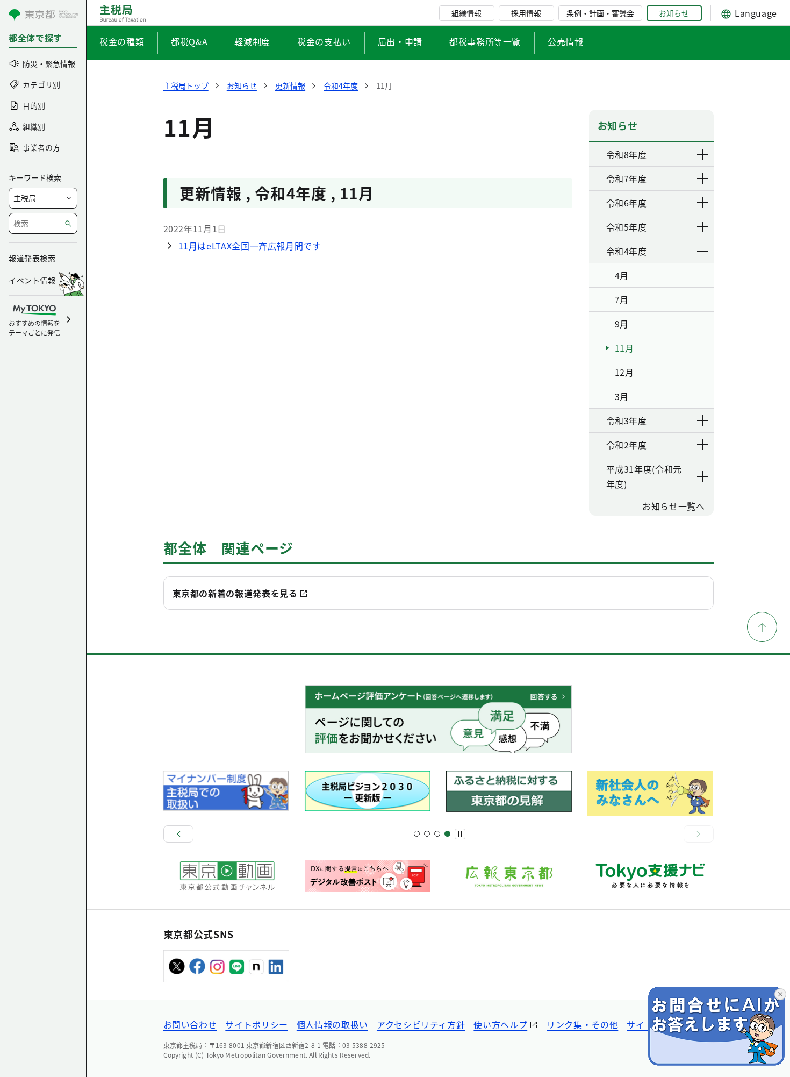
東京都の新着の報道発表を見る (235, 593)
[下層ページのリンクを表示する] (702, 154)
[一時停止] (460, 834)
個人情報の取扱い (332, 1024)
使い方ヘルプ (500, 1024)
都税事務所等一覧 (485, 41)
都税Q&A (189, 41)
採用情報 (526, 13)
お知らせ (674, 13)
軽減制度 (252, 41)
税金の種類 (121, 41)
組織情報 (466, 13)
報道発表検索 (32, 258)
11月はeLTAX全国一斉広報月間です (249, 245)
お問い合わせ (190, 1024)
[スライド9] (437, 834)
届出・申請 (400, 41)
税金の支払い (324, 41)
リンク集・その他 (582, 1024)
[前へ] (178, 834)
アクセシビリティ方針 (421, 1024)
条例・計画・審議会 (600, 13)
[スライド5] (427, 834)
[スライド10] (447, 834)
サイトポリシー (256, 1024)
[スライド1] (417, 834)
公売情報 (566, 41)
